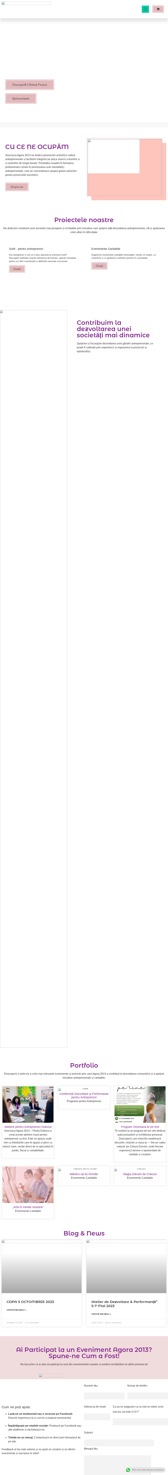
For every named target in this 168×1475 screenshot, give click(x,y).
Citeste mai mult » (16, 1310)
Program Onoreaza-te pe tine (140, 1126)
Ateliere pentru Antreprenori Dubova (28, 1126)
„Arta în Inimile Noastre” (28, 1207)
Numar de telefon (137, 1385)
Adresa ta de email (95, 1406)
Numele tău (91, 1385)
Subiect (88, 1432)
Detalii (17, 269)
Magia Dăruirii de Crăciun (140, 1174)
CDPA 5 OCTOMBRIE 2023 (30, 1302)
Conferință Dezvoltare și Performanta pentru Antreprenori (83, 1095)
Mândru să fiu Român (84, 1174)
